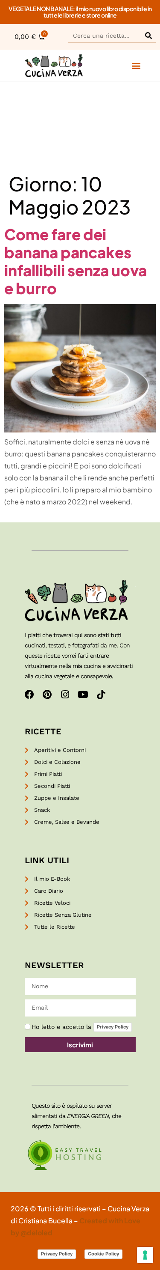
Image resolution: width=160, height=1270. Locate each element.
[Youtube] (83, 694)
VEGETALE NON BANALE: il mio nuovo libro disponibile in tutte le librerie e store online (80, 12)
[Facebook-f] (29, 694)
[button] (136, 66)
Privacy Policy (112, 1027)
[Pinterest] (47, 694)
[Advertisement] (80, 127)
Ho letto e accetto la (80, 1026)
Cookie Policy (103, 1254)
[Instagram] (65, 694)
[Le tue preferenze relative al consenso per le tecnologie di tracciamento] (145, 1255)
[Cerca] (148, 35)
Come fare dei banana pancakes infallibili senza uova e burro (75, 261)
